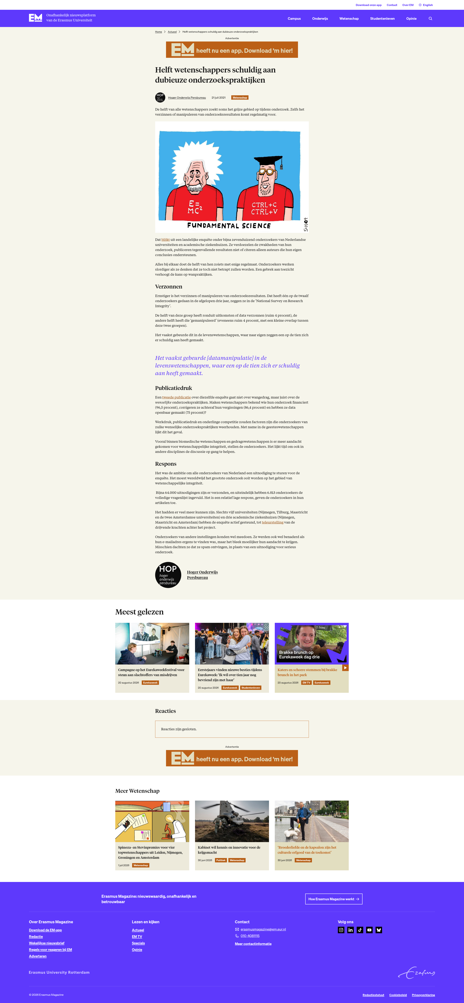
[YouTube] (369, 930)
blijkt (165, 240)
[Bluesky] (379, 930)
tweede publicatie (176, 397)
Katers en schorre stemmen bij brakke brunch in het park (307, 672)
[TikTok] (360, 930)
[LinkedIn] (350, 930)
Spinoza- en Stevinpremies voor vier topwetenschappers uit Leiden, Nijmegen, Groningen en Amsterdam (150, 852)
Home (158, 32)
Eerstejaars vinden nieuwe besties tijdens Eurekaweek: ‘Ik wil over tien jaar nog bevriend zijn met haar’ (230, 675)
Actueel (172, 32)
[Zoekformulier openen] (430, 18)
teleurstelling (272, 522)
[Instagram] (341, 930)
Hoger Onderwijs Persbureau (187, 97)
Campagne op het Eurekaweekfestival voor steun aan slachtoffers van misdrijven (151, 672)
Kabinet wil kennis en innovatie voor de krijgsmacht (229, 850)
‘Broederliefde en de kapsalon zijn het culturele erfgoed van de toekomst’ (307, 850)
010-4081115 (250, 935)
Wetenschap (240, 97)
